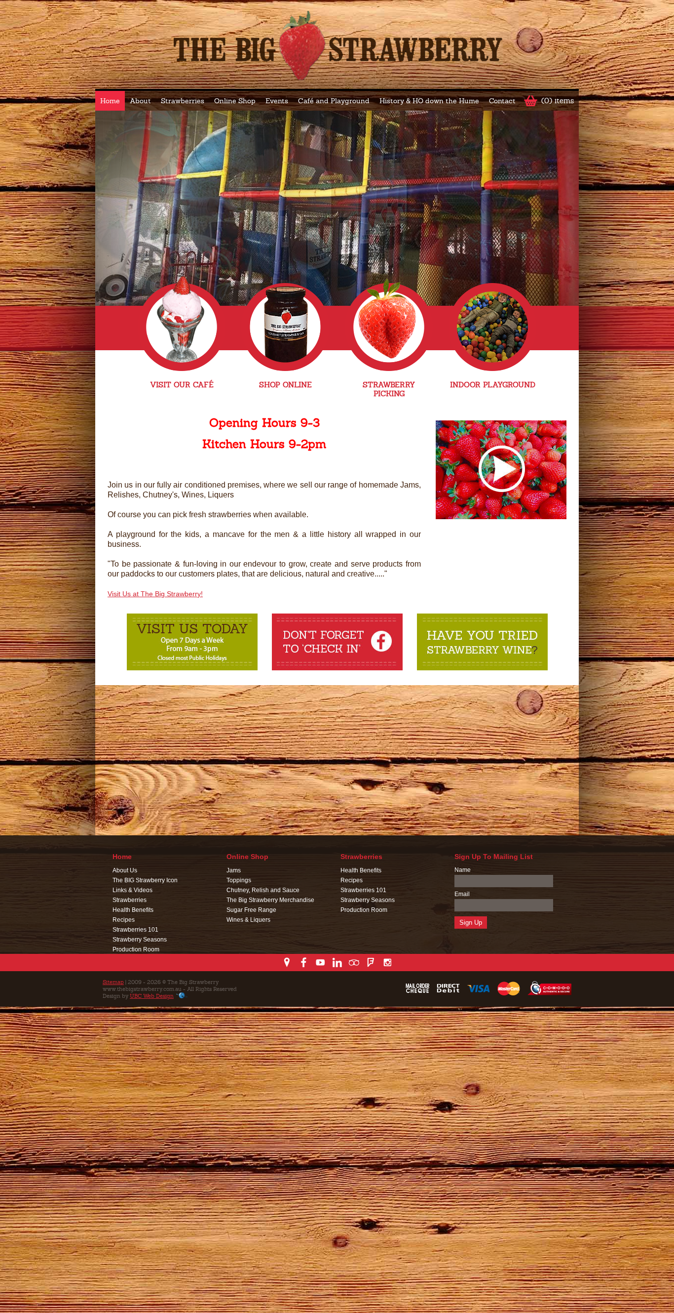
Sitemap (113, 982)
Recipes (123, 919)
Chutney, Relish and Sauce (263, 890)
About (140, 100)
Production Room (135, 949)
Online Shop (235, 100)
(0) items (557, 100)
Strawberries (182, 100)
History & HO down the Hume (429, 100)
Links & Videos (132, 890)
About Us (124, 870)
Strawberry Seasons (139, 939)
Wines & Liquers (248, 919)
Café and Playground (334, 100)
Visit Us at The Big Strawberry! (155, 594)
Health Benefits (132, 909)
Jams (233, 870)
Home (110, 100)
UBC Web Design (152, 995)
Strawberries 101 (135, 929)
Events (276, 100)
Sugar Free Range (251, 909)
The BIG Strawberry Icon (145, 880)
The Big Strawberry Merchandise (270, 900)
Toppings (238, 880)
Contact (502, 100)
